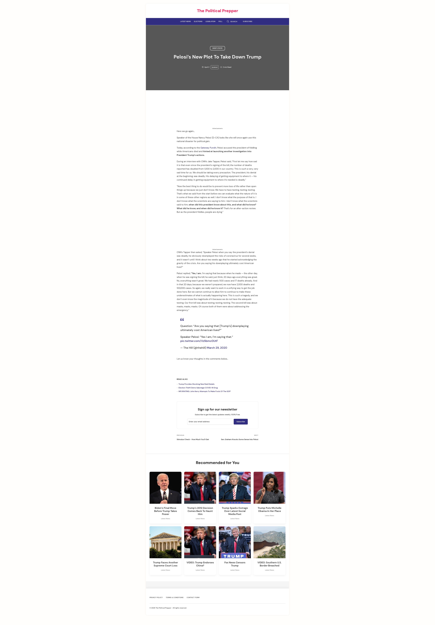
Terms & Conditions (175, 597)
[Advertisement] (217, 111)
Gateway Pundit (208, 147)
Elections (198, 21)
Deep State (217, 48)
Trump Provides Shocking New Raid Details (196, 384)
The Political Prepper (217, 10)
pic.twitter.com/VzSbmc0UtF (199, 341)
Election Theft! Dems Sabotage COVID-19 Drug (198, 388)
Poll (220, 21)
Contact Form (193, 597)
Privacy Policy (156, 597)
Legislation (210, 21)
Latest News (185, 21)
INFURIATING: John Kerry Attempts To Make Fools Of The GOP (205, 391)
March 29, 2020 (217, 347)
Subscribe (248, 21)
